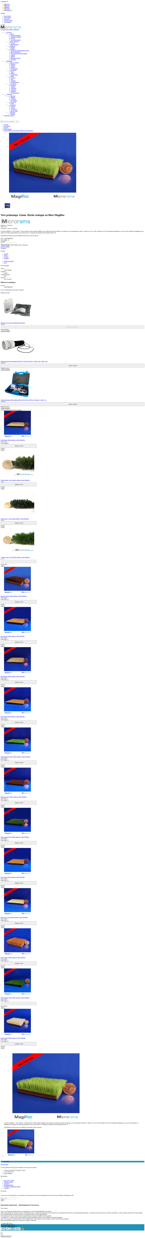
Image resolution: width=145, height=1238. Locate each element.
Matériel (13, 97)
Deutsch (7, 5)
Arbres (10, 34)
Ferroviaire (11, 105)
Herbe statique (14, 44)
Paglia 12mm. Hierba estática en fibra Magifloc (13, 1038)
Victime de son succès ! (72, 327)
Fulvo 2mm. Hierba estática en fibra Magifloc (13, 877)
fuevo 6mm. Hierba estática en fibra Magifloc (13, 636)
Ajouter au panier (5, 245)
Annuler (3, 1236)
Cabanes (13, 77)
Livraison (6, 1183)
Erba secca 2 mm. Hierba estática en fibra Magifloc (14, 917)
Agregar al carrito (18, 446)
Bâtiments (8, 61)
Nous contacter (8, 1173)
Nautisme (11, 112)
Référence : (4, 225)
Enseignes (13, 90)
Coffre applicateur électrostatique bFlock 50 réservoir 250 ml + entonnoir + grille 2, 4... (24, 400)
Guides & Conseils (9, 115)
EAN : (3, 238)
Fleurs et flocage (13, 41)
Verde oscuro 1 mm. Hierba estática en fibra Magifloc (15, 519)
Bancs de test (14, 111)
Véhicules (8, 94)
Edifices (13, 67)
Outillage (11, 49)
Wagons (13, 106)
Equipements (14, 68)
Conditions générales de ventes (12, 1186)
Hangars (13, 65)
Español (7, 8)
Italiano (7, 7)
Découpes (13, 59)
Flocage (13, 43)
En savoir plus (4, 1164)
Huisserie (13, 85)
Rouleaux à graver (15, 58)
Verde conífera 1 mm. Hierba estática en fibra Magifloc (15, 480)
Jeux (12, 79)
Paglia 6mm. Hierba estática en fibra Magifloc (13, 676)
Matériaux (11, 46)
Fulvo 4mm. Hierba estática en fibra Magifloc (13, 716)
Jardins (10, 76)
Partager (6, 254)
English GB (8, 10)
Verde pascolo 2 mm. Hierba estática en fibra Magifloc (15, 997)
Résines (13, 56)
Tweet (5, 255)
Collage (13, 55)
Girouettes (13, 88)
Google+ (6, 257)
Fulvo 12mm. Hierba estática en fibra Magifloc (13, 957)
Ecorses (13, 38)
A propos (6, 1188)
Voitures (13, 108)
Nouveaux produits (9, 1180)
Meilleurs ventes (8, 1182)
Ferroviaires (11, 70)
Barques (13, 114)
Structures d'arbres (15, 35)
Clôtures (13, 87)
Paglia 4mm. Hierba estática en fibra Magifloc (13, 440)
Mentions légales (8, 1185)
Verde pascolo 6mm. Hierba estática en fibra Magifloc (15, 837)
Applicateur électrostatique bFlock (20, 50)
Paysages (8, 32)
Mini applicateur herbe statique (19, 53)
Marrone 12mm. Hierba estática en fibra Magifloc (14, 596)
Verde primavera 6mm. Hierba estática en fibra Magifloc (15, 756)
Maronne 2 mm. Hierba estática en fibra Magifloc (14, 797)
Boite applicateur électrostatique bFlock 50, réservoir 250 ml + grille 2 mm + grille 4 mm (24, 361)
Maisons (13, 64)
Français (7, 4)
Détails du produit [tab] (9, 261)
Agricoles (11, 96)
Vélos (12, 103)
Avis (5, 262)
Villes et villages (13, 62)
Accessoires (11, 84)
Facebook (6, 1161)
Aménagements (15, 82)
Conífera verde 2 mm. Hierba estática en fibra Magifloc (15, 557)
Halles (12, 73)
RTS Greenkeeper (15, 52)
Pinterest (6, 258)
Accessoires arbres (16, 40)
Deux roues (11, 102)
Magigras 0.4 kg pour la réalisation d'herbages (13, 323)
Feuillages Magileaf (16, 37)
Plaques (13, 47)
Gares (12, 71)
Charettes (13, 99)
